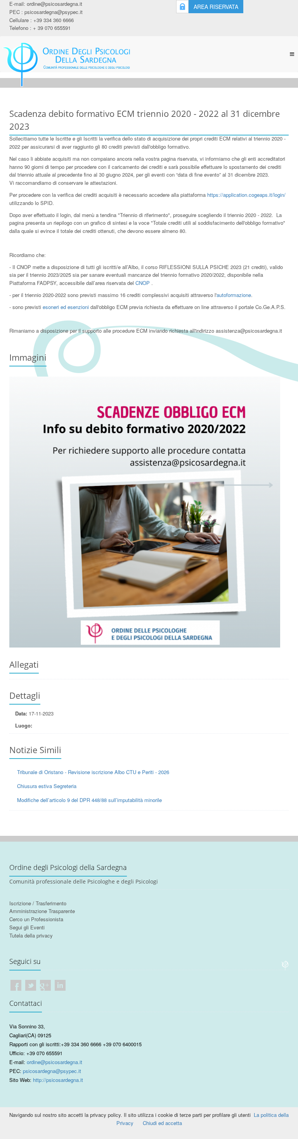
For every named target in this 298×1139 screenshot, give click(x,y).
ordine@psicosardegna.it (54, 3)
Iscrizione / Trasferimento (37, 903)
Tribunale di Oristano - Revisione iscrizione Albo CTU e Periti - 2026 (93, 772)
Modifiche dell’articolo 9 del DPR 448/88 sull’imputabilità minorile (89, 800)
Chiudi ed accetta (162, 1123)
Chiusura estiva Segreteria (46, 786)
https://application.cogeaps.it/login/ (246, 194)
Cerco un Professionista (36, 919)
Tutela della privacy (31, 935)
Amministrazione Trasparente (42, 911)
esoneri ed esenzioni (66, 307)
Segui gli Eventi (27, 927)
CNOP (142, 282)
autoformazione (234, 295)
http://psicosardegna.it (58, 1079)
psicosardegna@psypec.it (53, 12)
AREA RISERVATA (216, 6)
